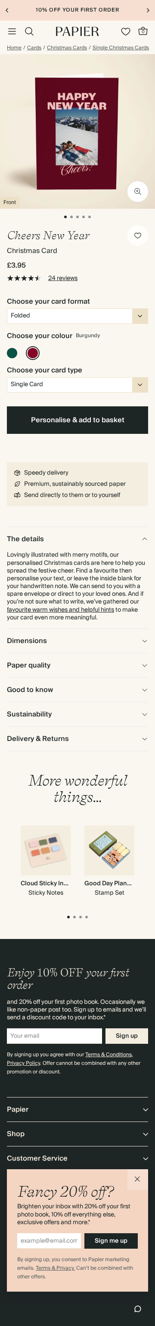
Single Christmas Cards (121, 48)
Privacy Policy (23, 1063)
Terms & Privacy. (55, 1268)
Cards (34, 48)
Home (14, 48)
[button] (137, 1179)
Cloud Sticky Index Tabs (55, 883)
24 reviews (63, 278)
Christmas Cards (67, 48)
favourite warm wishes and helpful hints (60, 610)
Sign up (127, 1036)
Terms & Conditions (108, 1054)
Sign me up (111, 1241)
